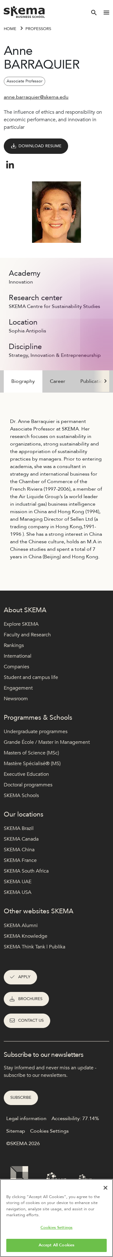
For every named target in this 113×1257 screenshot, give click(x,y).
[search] (94, 12)
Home (10, 29)
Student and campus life (31, 677)
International (17, 656)
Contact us (31, 1020)
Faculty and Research (27, 634)
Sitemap (15, 1131)
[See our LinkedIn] (10, 165)
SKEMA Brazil (19, 828)
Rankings (14, 645)
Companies (16, 666)
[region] (56, 1218)
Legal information (26, 1118)
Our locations (23, 814)
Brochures (30, 999)
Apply (24, 977)
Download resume (40, 146)
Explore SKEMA (21, 624)
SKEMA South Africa (26, 871)
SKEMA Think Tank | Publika (34, 946)
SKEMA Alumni (21, 925)
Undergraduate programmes (35, 731)
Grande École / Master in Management (47, 742)
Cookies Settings (56, 1227)
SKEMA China (19, 849)
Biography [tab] (23, 381)
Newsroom (16, 698)
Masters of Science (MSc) (31, 752)
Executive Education (26, 774)
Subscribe (20, 1097)
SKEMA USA (17, 892)
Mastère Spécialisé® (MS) (32, 763)
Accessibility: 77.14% (75, 1118)
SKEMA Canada (21, 839)
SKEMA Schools (21, 795)
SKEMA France (20, 860)
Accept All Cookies (56, 1245)
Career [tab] (57, 381)
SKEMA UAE (17, 881)
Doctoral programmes (28, 784)
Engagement (18, 688)
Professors (38, 29)
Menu (106, 12)
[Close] (105, 1188)
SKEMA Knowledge (25, 936)
